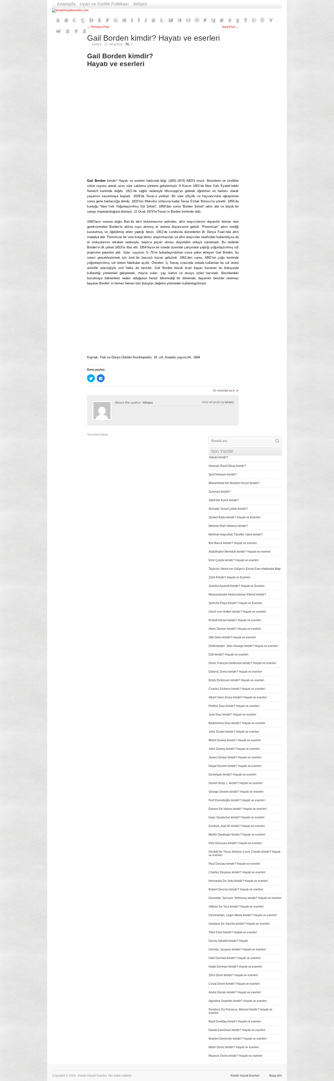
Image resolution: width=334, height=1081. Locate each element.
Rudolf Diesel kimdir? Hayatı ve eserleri (235, 620)
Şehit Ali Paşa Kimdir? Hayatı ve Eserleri (235, 603)
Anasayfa (66, 3)
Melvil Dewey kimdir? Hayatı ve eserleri (235, 740)
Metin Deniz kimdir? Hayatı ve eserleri (234, 1047)
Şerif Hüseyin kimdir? (223, 474)
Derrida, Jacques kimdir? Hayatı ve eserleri (237, 949)
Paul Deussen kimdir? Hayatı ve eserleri (235, 843)
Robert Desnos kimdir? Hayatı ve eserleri (236, 889)
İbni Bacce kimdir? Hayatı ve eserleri (233, 543)
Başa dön (275, 1075)
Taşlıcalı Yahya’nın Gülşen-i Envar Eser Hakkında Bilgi (245, 569)
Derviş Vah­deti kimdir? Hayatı (228, 941)
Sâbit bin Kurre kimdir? (224, 500)
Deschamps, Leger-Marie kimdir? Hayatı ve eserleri (243, 915)
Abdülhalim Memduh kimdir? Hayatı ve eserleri (240, 551)
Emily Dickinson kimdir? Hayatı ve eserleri (236, 680)
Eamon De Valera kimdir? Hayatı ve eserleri (238, 809)
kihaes (148, 402)
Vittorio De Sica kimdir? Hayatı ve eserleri (236, 906)
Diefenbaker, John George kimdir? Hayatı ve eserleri (243, 646)
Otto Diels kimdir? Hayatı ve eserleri (232, 637)
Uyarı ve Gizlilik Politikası (104, 3)
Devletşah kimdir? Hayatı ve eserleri (232, 774)
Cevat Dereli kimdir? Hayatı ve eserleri (234, 983)
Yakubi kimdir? (218, 457)
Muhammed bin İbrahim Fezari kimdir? (234, 483)
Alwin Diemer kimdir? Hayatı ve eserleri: (235, 629)
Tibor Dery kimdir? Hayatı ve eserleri (233, 932)
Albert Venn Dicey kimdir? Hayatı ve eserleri (238, 697)
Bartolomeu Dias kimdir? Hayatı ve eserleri (237, 723)
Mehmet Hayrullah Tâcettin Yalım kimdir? (236, 534)
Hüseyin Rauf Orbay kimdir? (227, 466)
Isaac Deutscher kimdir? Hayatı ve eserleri (237, 817)
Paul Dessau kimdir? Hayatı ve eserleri (234, 863)
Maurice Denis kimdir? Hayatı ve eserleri (235, 1055)
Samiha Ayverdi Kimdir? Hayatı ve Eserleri (237, 586)
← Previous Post (98, 27)
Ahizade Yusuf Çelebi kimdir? (228, 508)
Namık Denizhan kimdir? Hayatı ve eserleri (237, 1030)
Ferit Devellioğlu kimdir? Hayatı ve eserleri (237, 800)
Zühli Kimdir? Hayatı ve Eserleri (229, 577)
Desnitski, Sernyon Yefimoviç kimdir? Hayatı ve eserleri (245, 898)
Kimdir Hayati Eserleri (245, 1075)
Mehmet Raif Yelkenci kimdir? (228, 526)
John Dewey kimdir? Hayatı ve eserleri (234, 749)
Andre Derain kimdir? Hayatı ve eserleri (235, 992)
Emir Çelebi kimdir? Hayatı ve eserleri (234, 560)
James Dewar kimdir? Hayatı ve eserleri (235, 757)
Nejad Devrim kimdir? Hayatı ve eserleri (235, 766)
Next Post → (230, 27)
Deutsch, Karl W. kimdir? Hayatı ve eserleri (237, 826)
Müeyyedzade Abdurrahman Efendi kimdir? (237, 594)
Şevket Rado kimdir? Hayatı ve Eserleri (234, 517)
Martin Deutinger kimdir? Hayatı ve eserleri (237, 834)
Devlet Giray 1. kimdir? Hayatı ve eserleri (236, 783)
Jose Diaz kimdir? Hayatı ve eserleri (232, 714)
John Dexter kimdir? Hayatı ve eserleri (234, 731)
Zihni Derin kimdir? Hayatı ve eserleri (233, 975)
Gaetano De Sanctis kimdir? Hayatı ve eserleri (239, 923)
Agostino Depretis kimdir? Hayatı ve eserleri (238, 1001)
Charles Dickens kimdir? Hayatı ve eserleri (237, 689)
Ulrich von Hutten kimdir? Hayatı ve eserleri (237, 611)
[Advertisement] (193, 10)
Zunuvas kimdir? (220, 491)
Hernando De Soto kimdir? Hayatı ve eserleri (238, 881)
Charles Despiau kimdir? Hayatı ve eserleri (237, 872)
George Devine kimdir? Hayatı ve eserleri (236, 791)
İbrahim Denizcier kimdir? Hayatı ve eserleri (238, 1038)
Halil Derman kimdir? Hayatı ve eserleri (235, 958)
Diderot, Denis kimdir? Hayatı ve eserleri (235, 671)
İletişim (140, 3)
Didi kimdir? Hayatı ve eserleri (228, 654)
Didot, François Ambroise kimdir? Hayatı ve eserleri (242, 663)
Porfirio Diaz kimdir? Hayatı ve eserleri (234, 706)
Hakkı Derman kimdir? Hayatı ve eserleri (235, 966)
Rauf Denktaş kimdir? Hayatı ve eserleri (235, 1021)
